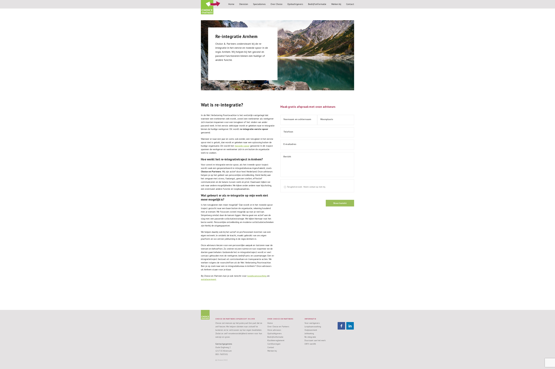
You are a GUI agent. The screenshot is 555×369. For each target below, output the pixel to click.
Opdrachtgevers (295, 4)
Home (231, 4)
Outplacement (311, 330)
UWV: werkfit (310, 344)
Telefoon (288, 131)
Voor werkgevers (312, 323)
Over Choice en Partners (278, 326)
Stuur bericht (340, 203)
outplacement (208, 279)
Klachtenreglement (275, 340)
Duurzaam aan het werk (315, 340)
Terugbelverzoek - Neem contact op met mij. (306, 187)
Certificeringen (274, 344)
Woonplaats (326, 119)
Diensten (243, 4)
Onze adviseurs (274, 330)
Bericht (287, 156)
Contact (350, 4)
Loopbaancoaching (313, 326)
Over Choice (276, 4)
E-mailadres (289, 144)
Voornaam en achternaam (297, 119)
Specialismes (259, 4)
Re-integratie (310, 337)
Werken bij (336, 4)
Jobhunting (309, 333)
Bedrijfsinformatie (317, 4)
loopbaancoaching (257, 275)
